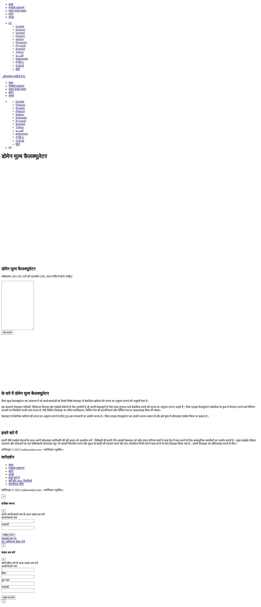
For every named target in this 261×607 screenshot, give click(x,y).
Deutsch (20, 35)
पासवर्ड (5, 587)
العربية (19, 55)
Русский (21, 45)
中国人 (20, 61)
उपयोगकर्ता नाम (9, 566)
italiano (20, 39)
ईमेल (3, 573)
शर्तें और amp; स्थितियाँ (20, 480)
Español (20, 32)
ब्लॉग (11, 13)
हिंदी (18, 69)
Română (20, 48)
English (20, 26)
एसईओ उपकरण (16, 7)
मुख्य (11, 4)
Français (20, 29)
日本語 (20, 65)
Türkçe (20, 51)
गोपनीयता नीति (16, 483)
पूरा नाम (5, 580)
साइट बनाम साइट (17, 10)
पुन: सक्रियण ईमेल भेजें (13, 541)
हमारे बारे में (14, 477)
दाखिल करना (8, 535)
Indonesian (22, 58)
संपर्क (11, 17)
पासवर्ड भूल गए (8, 538)
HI (10, 23)
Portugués (21, 42)
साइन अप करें (8, 597)
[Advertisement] (107, 188)
